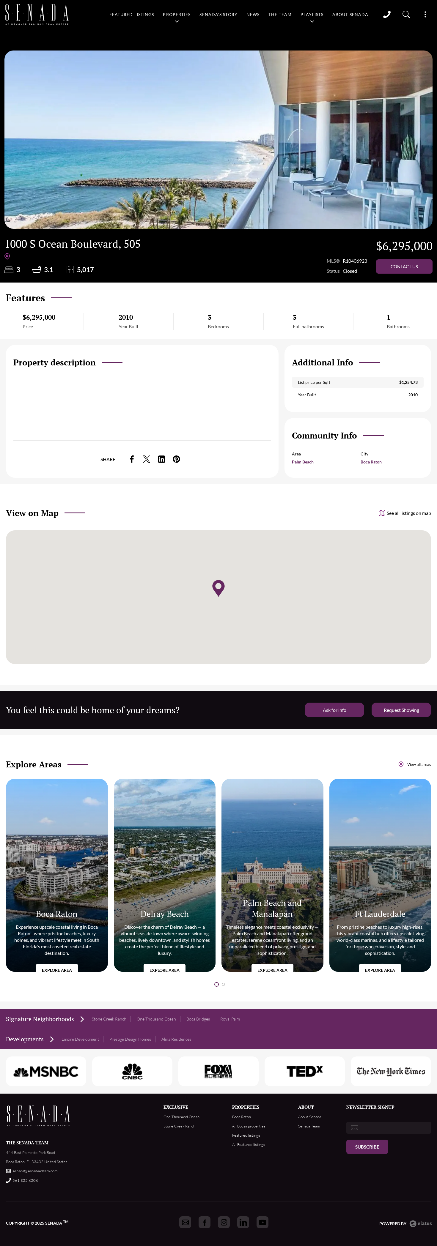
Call (387, 14)
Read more (57, 875)
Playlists (312, 14)
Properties (177, 14)
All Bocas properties (248, 1126)
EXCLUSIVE (176, 1107)
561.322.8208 (25, 1180)
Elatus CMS (421, 1223)
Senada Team (309, 1126)
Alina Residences (176, 1039)
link (131, 459)
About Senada (350, 14)
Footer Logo (38, 1116)
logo (37, 14)
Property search (406, 14)
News (253, 14)
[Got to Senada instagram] (224, 1222)
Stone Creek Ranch (109, 1018)
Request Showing (401, 710)
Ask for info (334, 710)
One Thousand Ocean (156, 1018)
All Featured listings (248, 1144)
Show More (425, 14)
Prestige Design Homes (130, 1039)
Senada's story (218, 14)
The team (280, 14)
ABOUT (306, 1107)
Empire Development (80, 1039)
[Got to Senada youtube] (262, 1222)
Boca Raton (371, 461)
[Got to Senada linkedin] (243, 1222)
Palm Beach (303, 461)
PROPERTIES (245, 1107)
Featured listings (131, 14)
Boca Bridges (198, 1018)
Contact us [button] (404, 266)
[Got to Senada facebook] (204, 1222)
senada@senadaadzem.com (34, 1170)
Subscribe (367, 1146)
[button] (216, 984)
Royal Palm (230, 1018)
